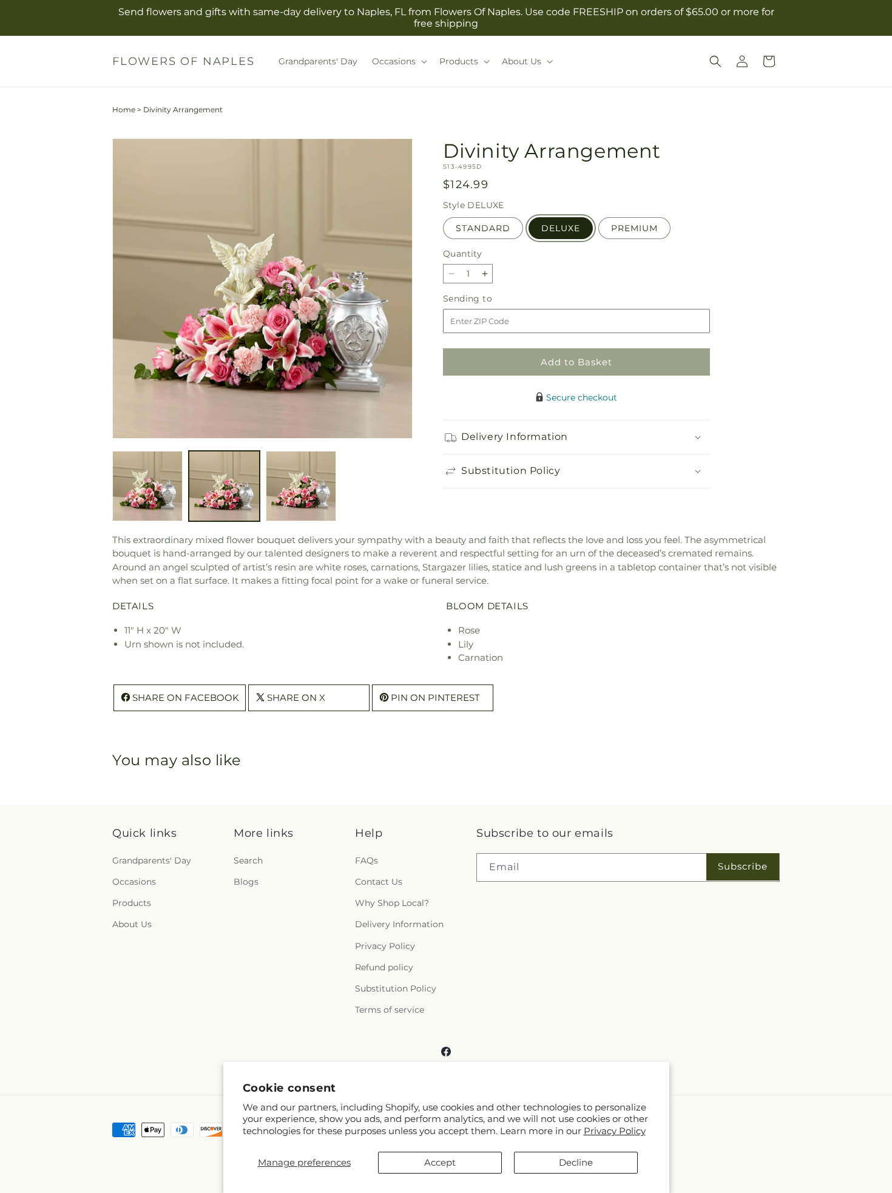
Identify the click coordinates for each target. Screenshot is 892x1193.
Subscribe (743, 866)
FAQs (366, 860)
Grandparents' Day (151, 860)
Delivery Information (399, 924)
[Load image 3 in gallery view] (301, 486)
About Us (132, 924)
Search (248, 860)
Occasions (134, 881)
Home (123, 109)
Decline (576, 1162)
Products (131, 902)
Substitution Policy (395, 988)
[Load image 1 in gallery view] (147, 486)
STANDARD (483, 228)
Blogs (246, 881)
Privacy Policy (615, 1131)
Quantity (462, 253)
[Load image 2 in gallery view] (224, 486)
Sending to (486, 298)
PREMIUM (634, 228)
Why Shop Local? (392, 902)
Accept (440, 1162)
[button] (398, 61)
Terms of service (389, 1009)
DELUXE (560, 228)
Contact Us (378, 881)
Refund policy (384, 967)
